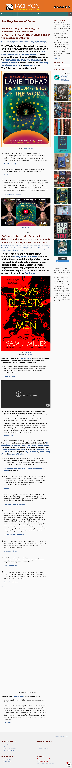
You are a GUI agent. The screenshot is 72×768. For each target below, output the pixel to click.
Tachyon (30, 273)
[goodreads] (63, 7)
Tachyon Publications (60, 736)
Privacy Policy (42, 744)
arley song (36, 245)
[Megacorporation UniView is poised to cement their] (62, 144)
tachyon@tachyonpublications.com (45, 763)
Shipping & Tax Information (9, 748)
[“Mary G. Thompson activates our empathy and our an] (62, 110)
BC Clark (41, 245)
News (33, 14)
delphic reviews (22, 247)
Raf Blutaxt (14, 42)
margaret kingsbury (16, 249)
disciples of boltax (30, 247)
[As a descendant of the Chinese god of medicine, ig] (62, 161)
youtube (43, 42)
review (40, 249)
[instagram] (69, 7)
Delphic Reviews (31, 452)
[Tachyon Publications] (22, 11)
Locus (9, 249)
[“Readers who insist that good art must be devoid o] (62, 230)
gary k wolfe (39, 247)
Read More (57, 58)
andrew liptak (29, 245)
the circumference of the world (26, 42)
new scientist (43, 41)
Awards (27, 14)
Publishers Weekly (6, 42)
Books (9, 14)
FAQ (4, 746)
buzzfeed (7, 247)
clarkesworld (14, 247)
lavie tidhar (36, 41)
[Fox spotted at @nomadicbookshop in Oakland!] (62, 127)
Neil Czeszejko (34, 249)
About (20, 14)
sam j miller (45, 249)
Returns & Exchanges (8, 750)
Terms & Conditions (43, 748)
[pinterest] (66, 7)
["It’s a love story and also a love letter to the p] (62, 179)
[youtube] (60, 7)
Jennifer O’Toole (28, 352)
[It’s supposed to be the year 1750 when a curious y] (62, 248)
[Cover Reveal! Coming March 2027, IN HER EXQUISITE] (62, 196)
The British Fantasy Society (13, 450)
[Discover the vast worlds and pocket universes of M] (62, 92)
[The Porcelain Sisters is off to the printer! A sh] (62, 213)
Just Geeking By (10, 565)
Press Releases (6, 759)
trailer (14, 250)
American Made (7, 761)
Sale (15, 14)
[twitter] (55, 7)
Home (3, 14)
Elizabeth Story (28, 148)
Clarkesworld (19, 696)
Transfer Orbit (25, 358)
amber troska (15, 41)
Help (4, 763)
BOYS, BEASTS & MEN (25, 256)
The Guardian (37, 42)
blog (9, 41)
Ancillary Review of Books (26, 41)
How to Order (6, 744)
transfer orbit (19, 250)
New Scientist (9, 62)
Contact (40, 14)
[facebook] (57, 7)
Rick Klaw (4, 41)
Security (41, 746)
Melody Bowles (26, 249)
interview (45, 247)
